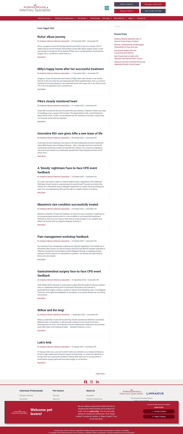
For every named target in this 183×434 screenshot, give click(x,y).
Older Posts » (101, 374)
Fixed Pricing (95, 18)
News (130, 18)
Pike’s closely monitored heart (57, 101)
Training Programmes (94, 399)
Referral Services (44, 18)
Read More (41, 57)
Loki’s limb (44, 342)
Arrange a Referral (26, 396)
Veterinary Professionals (64, 18)
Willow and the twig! (50, 310)
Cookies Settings (158, 407)
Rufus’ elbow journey (51, 37)
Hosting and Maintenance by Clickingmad (120, 432)
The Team (106, 18)
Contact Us (141, 18)
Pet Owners (81, 18)
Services (56, 396)
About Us (56, 399)
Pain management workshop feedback (63, 236)
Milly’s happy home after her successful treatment (70, 69)
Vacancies (90, 396)
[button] (107, 8)
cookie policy (94, 411)
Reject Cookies (160, 417)
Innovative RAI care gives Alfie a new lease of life (70, 133)
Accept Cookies (160, 411)
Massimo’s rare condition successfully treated (67, 204)
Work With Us (119, 18)
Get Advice (23, 399)
